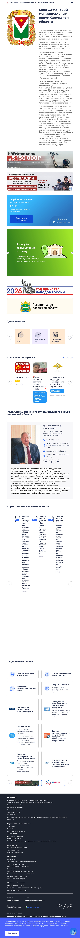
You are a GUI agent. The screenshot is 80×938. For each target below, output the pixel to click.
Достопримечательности (16, 831)
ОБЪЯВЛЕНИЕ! (22, 377)
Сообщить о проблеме (21, 219)
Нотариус (10, 819)
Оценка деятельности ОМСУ (17, 890)
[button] (70, 337)
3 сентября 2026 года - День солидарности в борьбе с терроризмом (57, 382)
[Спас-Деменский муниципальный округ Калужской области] (21, 27)
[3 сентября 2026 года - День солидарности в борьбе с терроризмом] (57, 367)
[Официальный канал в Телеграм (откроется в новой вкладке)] (59, 906)
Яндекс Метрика (46, 921)
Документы (11, 869)
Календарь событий (14, 805)
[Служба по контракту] (27, 783)
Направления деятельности (17, 847)
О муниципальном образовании (19, 824)
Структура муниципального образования (21, 861)
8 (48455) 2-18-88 (13, 900)
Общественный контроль (16, 883)
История (10, 829)
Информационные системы (17, 876)
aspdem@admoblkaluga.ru (34, 900)
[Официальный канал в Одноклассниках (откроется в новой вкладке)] (70, 906)
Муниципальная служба (15, 864)
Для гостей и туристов (15, 836)
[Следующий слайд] (72, 253)
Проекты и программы (15, 852)
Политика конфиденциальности (14, 907)
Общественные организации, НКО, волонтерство (25, 888)
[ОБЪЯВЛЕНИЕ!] (22, 367)
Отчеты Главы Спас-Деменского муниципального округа (27, 800)
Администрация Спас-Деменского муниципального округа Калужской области (39, 397)
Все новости (68, 358)
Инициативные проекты (15, 885)
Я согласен (12, 933)
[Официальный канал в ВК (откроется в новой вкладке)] (65, 906)
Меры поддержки (13, 850)
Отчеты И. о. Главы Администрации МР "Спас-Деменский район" (30, 802)
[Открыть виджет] (73, 931)
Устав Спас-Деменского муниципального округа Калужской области (31, 841)
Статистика (11, 859)
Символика (11, 826)
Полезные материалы (14, 810)
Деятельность (12, 845)
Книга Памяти (12, 834)
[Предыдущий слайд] (7, 253)
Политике (64, 926)
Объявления (11, 815)
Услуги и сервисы (13, 812)
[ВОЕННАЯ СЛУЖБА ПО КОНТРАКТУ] (40, 160)
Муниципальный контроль (16, 879)
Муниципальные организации (18, 866)
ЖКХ (17, 381)
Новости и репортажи (15, 807)
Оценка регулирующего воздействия (20, 874)
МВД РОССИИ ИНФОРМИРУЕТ (56, 390)
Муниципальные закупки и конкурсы (20, 871)
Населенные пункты (14, 838)
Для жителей (11, 798)
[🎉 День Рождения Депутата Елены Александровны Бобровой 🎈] (40, 367)
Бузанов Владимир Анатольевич (52, 427)
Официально (11, 857)
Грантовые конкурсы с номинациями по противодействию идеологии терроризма (37, 817)
